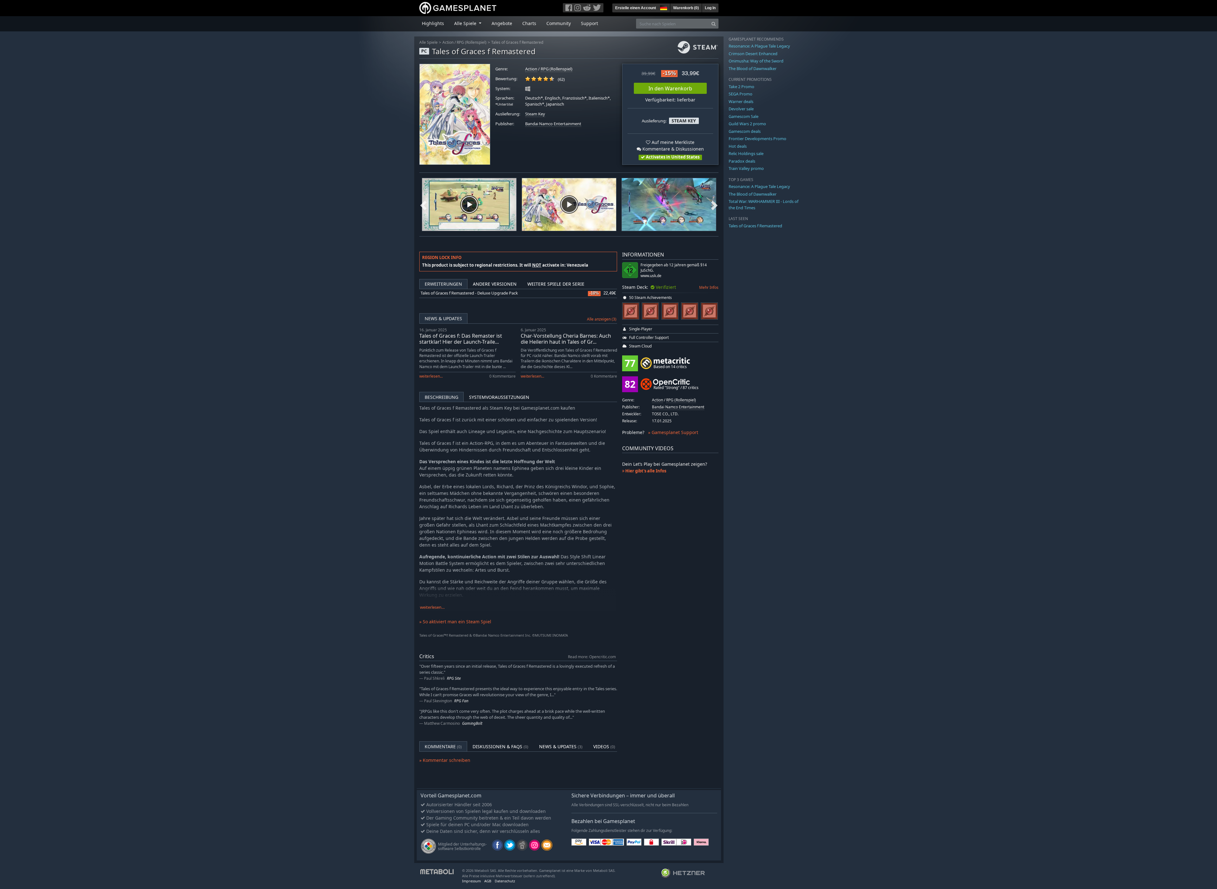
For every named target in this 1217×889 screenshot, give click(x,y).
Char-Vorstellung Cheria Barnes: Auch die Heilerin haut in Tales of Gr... (566, 338)
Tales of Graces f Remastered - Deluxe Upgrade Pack (469, 293)
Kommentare (443, 746)
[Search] (713, 24)
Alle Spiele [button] (466, 23)
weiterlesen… (432, 607)
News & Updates (443, 318)
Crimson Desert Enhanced (753, 53)
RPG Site (454, 678)
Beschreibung (441, 397)
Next (714, 204)
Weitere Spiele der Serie (555, 284)
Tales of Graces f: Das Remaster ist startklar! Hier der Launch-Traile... (460, 338)
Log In (710, 8)
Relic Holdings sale (746, 153)
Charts (529, 23)
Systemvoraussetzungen (499, 397)
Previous (423, 204)
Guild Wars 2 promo (747, 124)
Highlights (433, 23)
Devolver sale (741, 109)
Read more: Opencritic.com (592, 656)
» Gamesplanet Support (673, 432)
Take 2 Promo (741, 86)
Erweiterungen (443, 284)
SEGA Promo (740, 94)
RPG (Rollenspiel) (471, 42)
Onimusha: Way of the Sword (756, 61)
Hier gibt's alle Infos (645, 471)
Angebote (502, 23)
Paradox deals (742, 161)
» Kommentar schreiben (444, 760)
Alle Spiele (428, 42)
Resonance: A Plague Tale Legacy (759, 46)
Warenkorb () (686, 8)
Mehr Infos (708, 287)
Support (589, 23)
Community (558, 23)
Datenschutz (505, 881)
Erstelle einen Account (635, 8)
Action (448, 42)
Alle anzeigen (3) (601, 319)
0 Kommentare (502, 376)
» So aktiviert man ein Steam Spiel (455, 622)
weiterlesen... (431, 376)
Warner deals (741, 101)
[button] (663, 7)
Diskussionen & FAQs (500, 746)
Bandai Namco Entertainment (553, 124)
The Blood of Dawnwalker (752, 68)
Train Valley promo (746, 168)
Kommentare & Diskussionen (672, 149)
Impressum (471, 881)
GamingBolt (472, 723)
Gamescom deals (745, 131)
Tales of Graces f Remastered (517, 42)
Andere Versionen (495, 284)
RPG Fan (461, 700)
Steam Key (535, 114)
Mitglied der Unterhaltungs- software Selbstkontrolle (462, 846)
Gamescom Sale (743, 116)
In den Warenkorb (670, 88)
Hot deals (738, 146)
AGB (487, 881)
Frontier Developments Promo (757, 138)
